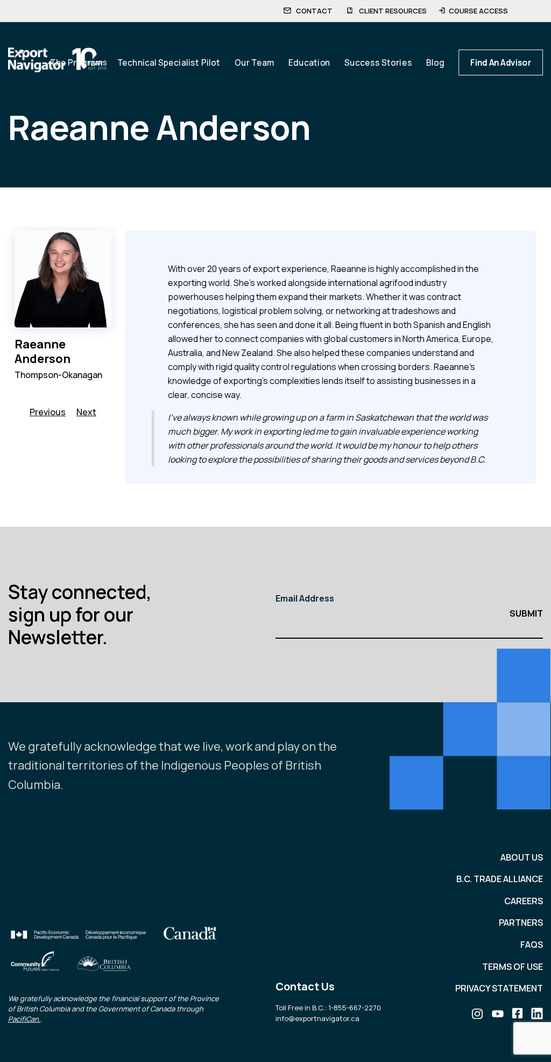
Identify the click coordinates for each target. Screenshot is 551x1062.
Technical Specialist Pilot (168, 62)
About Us (521, 857)
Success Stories (378, 62)
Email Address (305, 598)
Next (86, 412)
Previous (48, 412)
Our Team (254, 62)
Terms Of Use (512, 967)
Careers (523, 901)
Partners (521, 922)
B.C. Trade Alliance (499, 879)
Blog (435, 62)
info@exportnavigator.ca (317, 1018)
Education (309, 62)
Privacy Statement (499, 988)
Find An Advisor (500, 62)
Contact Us (305, 986)
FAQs (531, 945)
